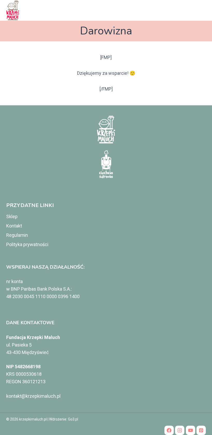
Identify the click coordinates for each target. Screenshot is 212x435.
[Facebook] (169, 430)
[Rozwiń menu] (200, 10)
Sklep (12, 216)
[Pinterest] (201, 430)
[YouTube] (190, 430)
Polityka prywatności (27, 244)
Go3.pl (73, 419)
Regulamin (17, 235)
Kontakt (14, 225)
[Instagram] (179, 430)
